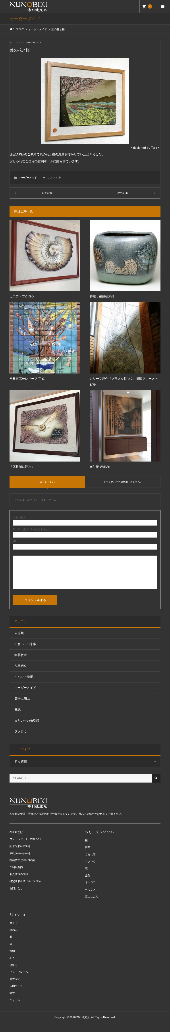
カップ (13, 922)
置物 (12, 951)
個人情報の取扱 (19, 874)
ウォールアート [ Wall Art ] (25, 839)
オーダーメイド (33, 42)
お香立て (15, 979)
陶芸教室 (20, 655)
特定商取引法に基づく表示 (25, 881)
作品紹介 (20, 666)
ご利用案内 (16, 867)
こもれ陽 (90, 854)
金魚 (87, 875)
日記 (17, 709)
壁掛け (13, 965)
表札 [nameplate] (20, 853)
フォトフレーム (19, 972)
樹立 (87, 847)
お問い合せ (16, 888)
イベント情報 (23, 677)
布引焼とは (16, 832)
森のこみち (91, 896)
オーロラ (90, 882)
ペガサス (90, 889)
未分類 (19, 633)
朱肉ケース (16, 986)
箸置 (12, 993)
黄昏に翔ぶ (22, 698)
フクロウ (20, 731)
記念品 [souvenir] (20, 846)
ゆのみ (13, 930)
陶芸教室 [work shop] (22, 860)
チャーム (15, 1000)
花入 (12, 958)
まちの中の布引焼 (26, 720)
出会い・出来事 (25, 644)
